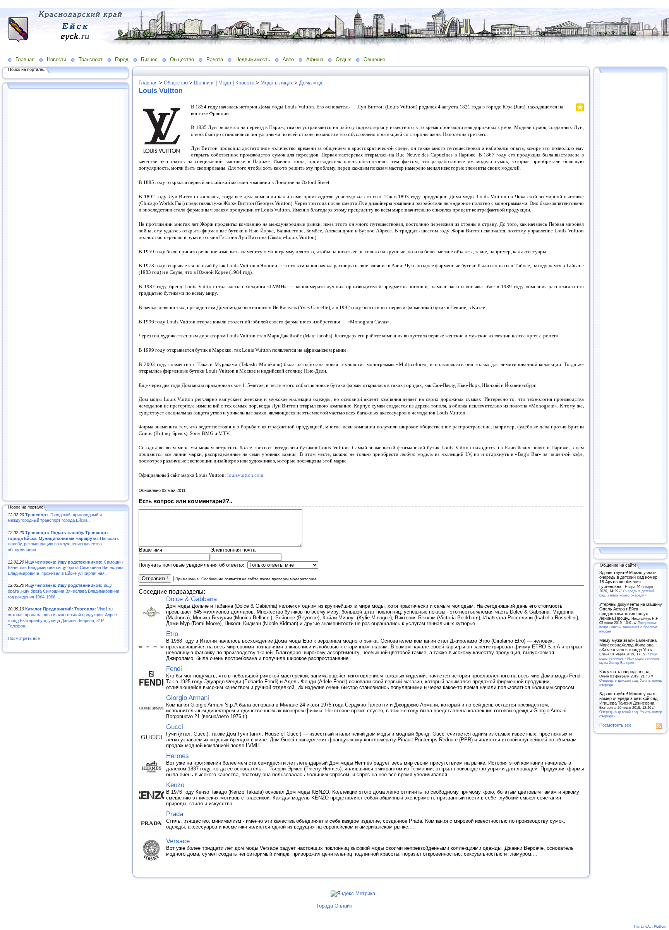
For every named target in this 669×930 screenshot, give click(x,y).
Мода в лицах (277, 83)
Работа (214, 59)
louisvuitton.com (245, 475)
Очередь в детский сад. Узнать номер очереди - (626, 593)
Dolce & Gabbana (191, 599)
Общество (182, 59)
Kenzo (175, 785)
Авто (288, 59)
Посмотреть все (24, 638)
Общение (374, 59)
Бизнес (149, 59)
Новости (56, 59)
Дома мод (310, 83)
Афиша (314, 59)
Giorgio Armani (187, 697)
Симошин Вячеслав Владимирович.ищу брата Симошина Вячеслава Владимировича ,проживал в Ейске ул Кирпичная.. (66, 568)
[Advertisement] (66, 293)
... (479, 623)
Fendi (174, 668)
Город (122, 59)
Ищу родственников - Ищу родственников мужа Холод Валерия (629, 658)
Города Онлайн (334, 906)
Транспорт (91, 59)
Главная (24, 59)
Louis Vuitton (161, 91)
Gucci (174, 727)
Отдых (343, 59)
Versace (178, 841)
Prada (174, 814)
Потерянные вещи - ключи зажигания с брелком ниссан (628, 627)
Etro (172, 634)
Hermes (177, 756)
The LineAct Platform (650, 926)
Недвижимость (252, 59)
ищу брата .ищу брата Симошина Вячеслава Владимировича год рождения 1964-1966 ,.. (63, 591)
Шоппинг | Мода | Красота (224, 83)
